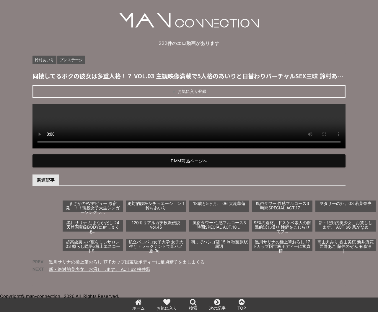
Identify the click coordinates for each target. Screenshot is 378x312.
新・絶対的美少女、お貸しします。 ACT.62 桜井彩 (99, 269)
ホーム (138, 308)
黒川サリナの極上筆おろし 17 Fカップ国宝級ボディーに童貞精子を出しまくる (127, 262)
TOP (241, 308)
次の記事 (217, 308)
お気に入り (167, 308)
